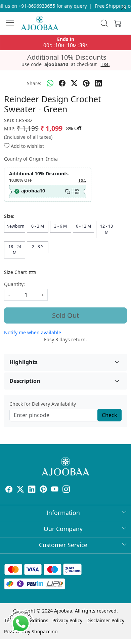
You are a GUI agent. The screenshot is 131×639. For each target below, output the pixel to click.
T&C (105, 64)
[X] (20, 490)
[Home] (39, 23)
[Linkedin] (32, 490)
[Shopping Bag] (116, 23)
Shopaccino (44, 631)
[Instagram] (66, 490)
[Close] (123, 7)
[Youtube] (55, 490)
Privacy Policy (67, 620)
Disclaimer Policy (105, 620)
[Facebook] (9, 490)
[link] (104, 23)
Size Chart (16, 272)
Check (109, 415)
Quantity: (14, 284)
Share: (34, 83)
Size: (9, 216)
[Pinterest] (43, 490)
